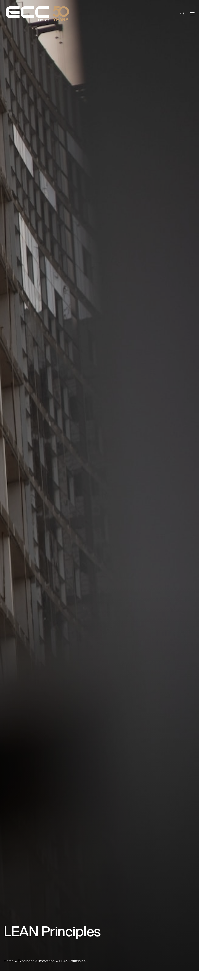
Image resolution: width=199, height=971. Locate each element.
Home (9, 961)
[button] (182, 14)
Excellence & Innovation (36, 961)
